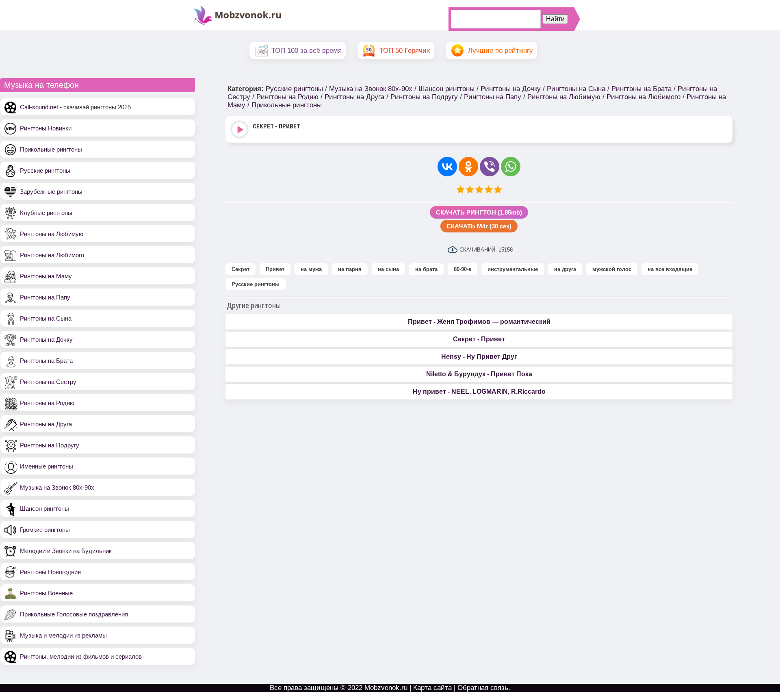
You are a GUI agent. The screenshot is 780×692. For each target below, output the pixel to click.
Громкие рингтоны (45, 529)
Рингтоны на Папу (45, 297)
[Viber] (489, 166)
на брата (426, 269)
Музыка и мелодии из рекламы (63, 635)
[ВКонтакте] (447, 166)
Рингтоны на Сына (46, 318)
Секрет (240, 269)
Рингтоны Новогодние (50, 571)
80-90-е (462, 269)
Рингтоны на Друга (46, 424)
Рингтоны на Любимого (52, 255)
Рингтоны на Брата (46, 360)
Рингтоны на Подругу (49, 445)
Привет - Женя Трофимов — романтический (479, 321)
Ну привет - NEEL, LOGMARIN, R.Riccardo (479, 391)
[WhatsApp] (510, 166)
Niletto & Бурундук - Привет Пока (479, 374)
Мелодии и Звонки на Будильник (66, 550)
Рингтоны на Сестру (48, 381)
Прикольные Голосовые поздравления (74, 614)
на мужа (311, 269)
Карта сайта (432, 688)
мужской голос (611, 269)
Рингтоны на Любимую (51, 233)
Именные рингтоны (46, 466)
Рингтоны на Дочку (46, 339)
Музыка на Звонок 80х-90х (57, 487)
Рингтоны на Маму (46, 276)
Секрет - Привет (479, 339)
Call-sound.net (39, 107)
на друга (565, 269)
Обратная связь (482, 688)
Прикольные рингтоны (51, 149)
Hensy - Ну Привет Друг (479, 356)
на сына (388, 269)
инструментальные (513, 269)
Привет (275, 269)
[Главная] (237, 24)
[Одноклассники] (468, 166)
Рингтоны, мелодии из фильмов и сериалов (81, 656)
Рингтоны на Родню (47, 402)
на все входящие (670, 269)
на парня (350, 269)
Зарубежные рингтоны (51, 191)
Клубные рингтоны (46, 212)
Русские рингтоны (45, 170)
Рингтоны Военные (46, 593)
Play (240, 130)
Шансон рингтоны (44, 508)
